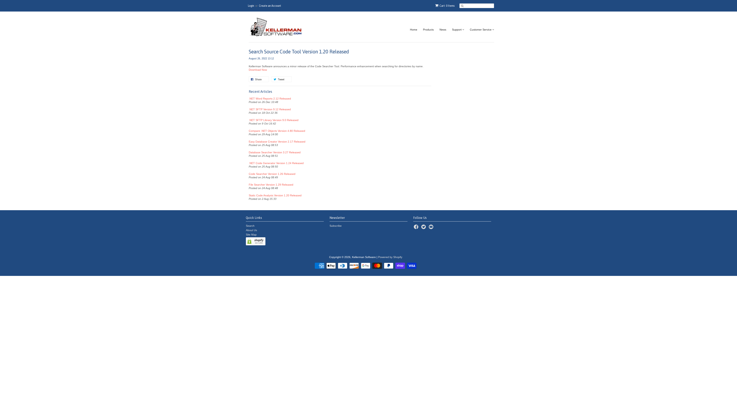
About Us (251, 230)
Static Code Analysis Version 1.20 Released (275, 195)
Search (250, 225)
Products (428, 29)
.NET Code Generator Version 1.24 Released (276, 163)
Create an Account (270, 5)
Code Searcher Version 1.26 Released (272, 173)
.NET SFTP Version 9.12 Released (270, 109)
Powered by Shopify (390, 257)
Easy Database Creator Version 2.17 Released (277, 141)
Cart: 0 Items (447, 5)
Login (251, 5)
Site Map (251, 234)
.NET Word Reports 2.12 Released (270, 98)
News (443, 29)
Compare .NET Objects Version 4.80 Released (277, 130)
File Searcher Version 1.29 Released (271, 184)
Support (457, 29)
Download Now (258, 69)
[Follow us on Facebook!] (417, 228)
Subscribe (336, 225)
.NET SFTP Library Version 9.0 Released (273, 120)
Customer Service (481, 29)
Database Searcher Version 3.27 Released (275, 152)
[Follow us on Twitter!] (424, 228)
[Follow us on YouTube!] (432, 228)
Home (413, 29)
